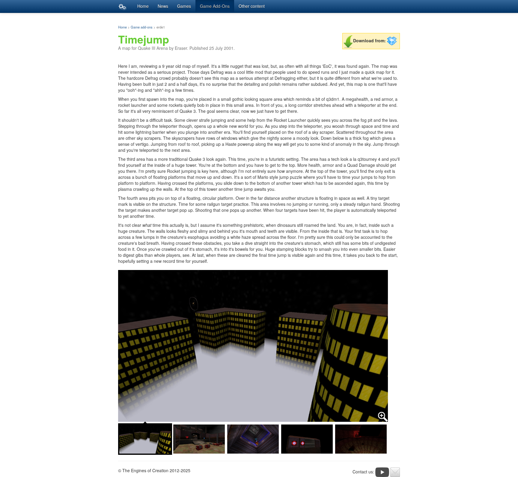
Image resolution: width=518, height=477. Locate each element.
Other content (252, 6)
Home (143, 6)
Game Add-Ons (215, 6)
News (163, 6)
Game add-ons (142, 27)
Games (184, 6)
